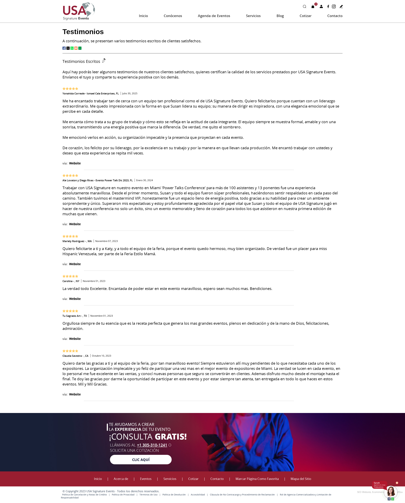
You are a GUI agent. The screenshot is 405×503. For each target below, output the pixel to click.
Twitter (68, 48)
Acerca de (121, 479)
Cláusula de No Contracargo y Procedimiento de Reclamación (242, 494)
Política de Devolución (174, 494)
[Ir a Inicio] (79, 19)
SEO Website (364, 492)
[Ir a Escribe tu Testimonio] (103, 61)
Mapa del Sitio (301, 479)
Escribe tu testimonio (341, 6)
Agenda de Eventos (214, 15)
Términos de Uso (148, 494)
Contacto (335, 15)
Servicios (253, 15)
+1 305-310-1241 (152, 445)
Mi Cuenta (321, 6)
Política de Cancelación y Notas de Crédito (84, 494)
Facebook (328, 6)
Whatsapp (72, 48)
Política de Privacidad (123, 494)
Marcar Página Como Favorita (257, 479)
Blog (280, 15)
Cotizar (306, 15)
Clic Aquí (141, 459)
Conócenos (173, 15)
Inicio (143, 15)
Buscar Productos (304, 6)
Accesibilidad (198, 494)
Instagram (333, 6)
